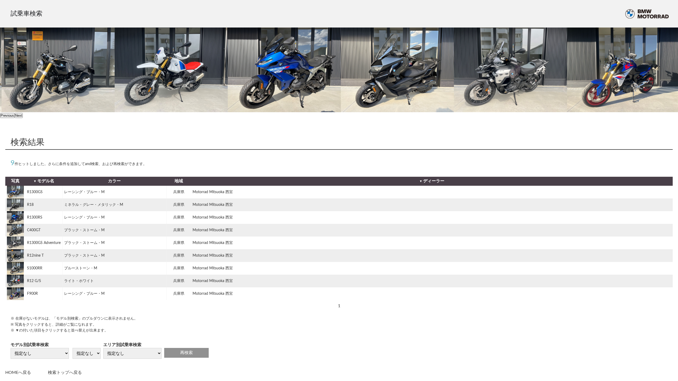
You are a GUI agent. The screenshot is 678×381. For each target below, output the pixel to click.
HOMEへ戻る (18, 372)
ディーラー (433, 181)
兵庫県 (178, 192)
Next (18, 115)
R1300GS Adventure (44, 243)
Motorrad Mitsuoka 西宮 (213, 192)
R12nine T (35, 255)
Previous (7, 115)
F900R (32, 294)
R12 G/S (34, 281)
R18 (30, 205)
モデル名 (45, 181)
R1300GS (35, 192)
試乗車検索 (26, 14)
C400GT (34, 230)
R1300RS (34, 217)
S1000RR (34, 268)
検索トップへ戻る (65, 372)
